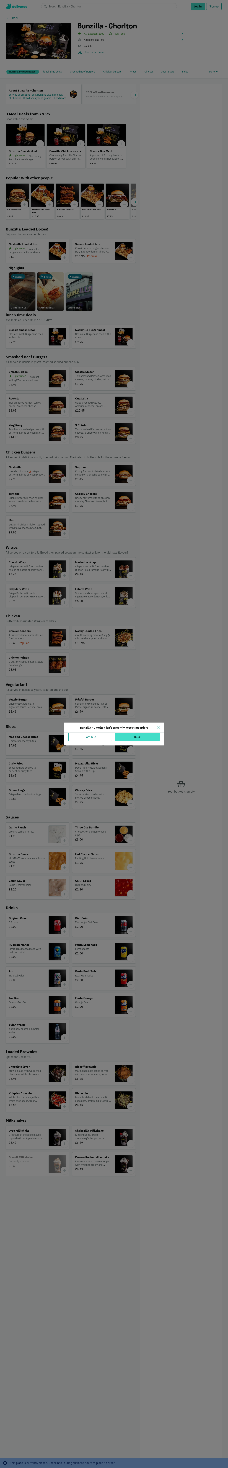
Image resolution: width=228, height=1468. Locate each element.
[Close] (159, 727)
